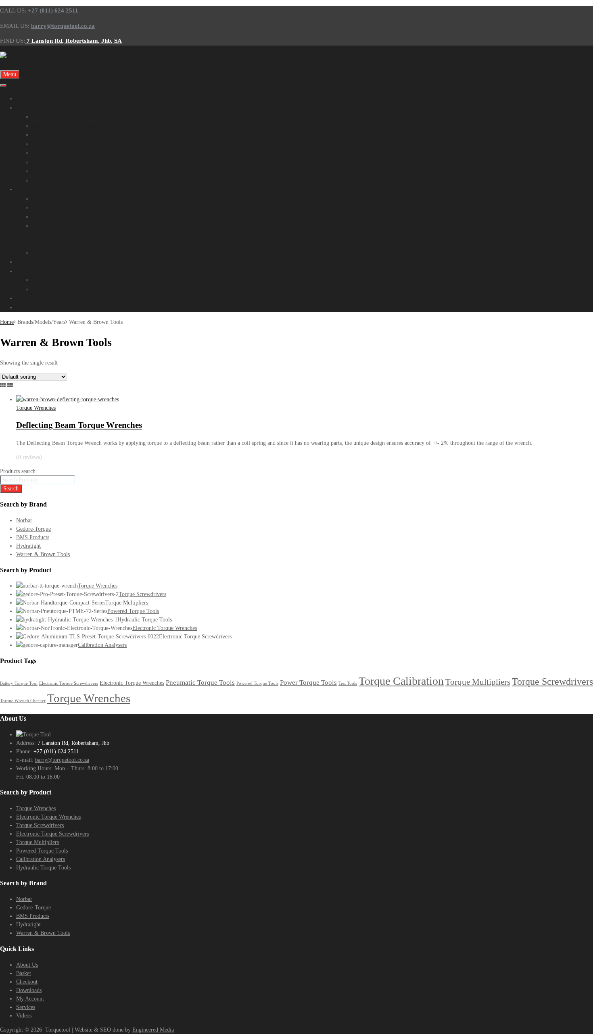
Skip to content (40, 74)
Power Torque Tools (308, 682)
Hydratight (28, 546)
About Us (27, 965)
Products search (17, 471)
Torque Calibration (401, 681)
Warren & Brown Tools (61, 253)
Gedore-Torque (51, 207)
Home (23, 98)
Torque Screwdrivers (58, 134)
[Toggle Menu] (3, 85)
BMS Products (50, 216)
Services (26, 261)
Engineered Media (153, 1030)
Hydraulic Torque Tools (62, 180)
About (24, 298)
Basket (23, 973)
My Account (30, 999)
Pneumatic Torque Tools (200, 682)
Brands (25, 189)
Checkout (27, 982)
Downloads (46, 280)
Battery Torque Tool (19, 683)
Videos (41, 289)
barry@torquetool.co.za (62, 760)
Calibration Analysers (59, 171)
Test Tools (347, 683)
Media (24, 271)
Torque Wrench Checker (23, 700)
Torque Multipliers (55, 153)
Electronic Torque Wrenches (67, 126)
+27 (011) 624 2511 (53, 10)
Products (27, 107)
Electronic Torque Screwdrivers (71, 144)
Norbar (41, 198)
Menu (9, 74)
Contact (25, 307)
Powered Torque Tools (60, 162)
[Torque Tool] (40, 65)
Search (11, 489)
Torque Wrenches (54, 116)
